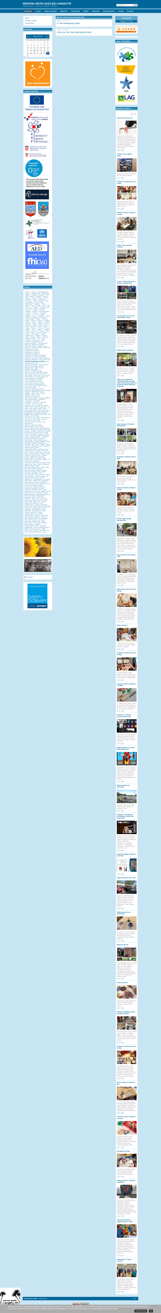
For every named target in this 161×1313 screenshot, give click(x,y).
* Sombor (42, 393)
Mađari (43, 467)
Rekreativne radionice (30, 497)
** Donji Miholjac (29, 302)
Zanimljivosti (43, 525)
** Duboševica (28, 304)
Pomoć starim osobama (31, 483)
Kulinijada (38, 458)
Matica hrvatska (35, 465)
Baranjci (35, 411)
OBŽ (37, 477)
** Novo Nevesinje (29, 319)
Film (31, 434)
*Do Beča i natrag (42, 346)
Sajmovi (40, 500)
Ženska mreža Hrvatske (34, 532)
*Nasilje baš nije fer (39, 367)
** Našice (27, 317)
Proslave (43, 491)
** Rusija (45, 323)
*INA (37, 363)
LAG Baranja (28, 461)
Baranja (27, 410)
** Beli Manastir (45, 293)
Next (135, 114)
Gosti (34, 440)
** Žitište (42, 340)
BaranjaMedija (28, 411)
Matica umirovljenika (30, 467)
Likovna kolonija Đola (30, 462)
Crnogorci (44, 419)
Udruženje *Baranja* (30, 513)
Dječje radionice (29, 423)
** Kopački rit (42, 313)
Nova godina (42, 471)
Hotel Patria (28, 443)
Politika (37, 482)
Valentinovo (37, 517)
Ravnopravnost (41, 495)
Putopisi (33, 492)
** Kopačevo (35, 313)
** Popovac (28, 323)
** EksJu (27, 305)
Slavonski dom (34, 503)
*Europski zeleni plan (45, 359)
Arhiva (27, 18)
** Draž (41, 302)
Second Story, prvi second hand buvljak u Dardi (125, 316)
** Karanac (42, 310)
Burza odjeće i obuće (30, 417)
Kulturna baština (29, 459)
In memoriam (46, 446)
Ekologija (33, 431)
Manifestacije (45, 464)
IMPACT (48, 444)
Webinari (34, 521)
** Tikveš (44, 326)
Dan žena (38, 422)
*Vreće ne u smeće (37, 404)
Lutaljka (39, 464)
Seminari (43, 501)
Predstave (27, 488)
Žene (26, 532)
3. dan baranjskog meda (68, 23)
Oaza (40, 473)
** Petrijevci (46, 320)
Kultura (44, 458)
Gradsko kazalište (40, 441)
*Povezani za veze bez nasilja (33, 385)
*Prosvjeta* (28, 391)
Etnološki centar (29, 432)
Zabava (27, 524)
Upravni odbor (45, 515)
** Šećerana (45, 337)
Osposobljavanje (37, 479)
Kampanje (36, 453)
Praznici (35, 486)
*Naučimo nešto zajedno (31, 369)
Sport (31, 506)
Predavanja (42, 486)
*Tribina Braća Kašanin (31, 398)
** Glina (48, 305)
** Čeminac (44, 335)
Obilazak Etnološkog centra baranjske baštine (126, 1012)
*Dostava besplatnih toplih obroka (41, 347)
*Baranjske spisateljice (31, 343)
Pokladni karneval (29, 482)
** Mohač (47, 316)
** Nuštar (37, 319)
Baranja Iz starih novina (43, 410)
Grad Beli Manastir (42, 440)
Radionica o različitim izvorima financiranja (124, 715)
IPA (34, 450)
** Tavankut (33, 326)
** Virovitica (34, 331)
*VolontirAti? (28, 404)
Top (134, 1298)
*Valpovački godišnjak (44, 398)
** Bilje (26, 296)
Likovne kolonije (41, 462)
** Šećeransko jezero (30, 338)
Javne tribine (39, 452)
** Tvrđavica (47, 328)
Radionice (47, 494)
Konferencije (33, 456)
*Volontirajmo (36, 401)
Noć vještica (35, 473)
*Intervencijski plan (44, 364)
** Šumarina (28, 340)
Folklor (47, 434)
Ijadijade (42, 444)
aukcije (45, 408)
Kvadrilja (44, 459)
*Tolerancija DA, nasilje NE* (32, 396)
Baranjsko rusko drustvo (40, 414)
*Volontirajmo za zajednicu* (32, 402)
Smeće (41, 503)
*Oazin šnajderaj (29, 376)
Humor (37, 444)
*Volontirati (43, 402)
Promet (31, 491)
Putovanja (38, 492)
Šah (40, 530)
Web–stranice (37, 523)
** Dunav (43, 304)
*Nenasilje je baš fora (42, 372)
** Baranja (33, 292)
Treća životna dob (36, 510)
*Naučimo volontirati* (30, 372)
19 (34, 50)
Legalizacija (36, 461)
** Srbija (40, 325)
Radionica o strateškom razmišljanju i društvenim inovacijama (125, 816)
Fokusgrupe (41, 434)
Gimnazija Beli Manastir (31, 438)
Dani (39, 420)
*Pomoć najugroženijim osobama (33, 379)
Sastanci (45, 500)
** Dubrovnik (36, 304)
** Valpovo (39, 329)
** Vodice (47, 331)
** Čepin (27, 337)
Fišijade (35, 434)
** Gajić (43, 305)
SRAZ (35, 506)
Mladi (29, 468)
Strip (26, 507)
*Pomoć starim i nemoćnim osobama (34, 382)
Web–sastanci (28, 523)
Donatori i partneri (31, 21)
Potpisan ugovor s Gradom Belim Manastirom (126, 748)
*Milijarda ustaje (29, 367)
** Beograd (34, 295)
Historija (48, 441)
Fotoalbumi (32, 435)
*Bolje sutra (28, 344)
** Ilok (26, 308)
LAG (49, 459)
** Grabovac (28, 307)
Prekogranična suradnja (37, 488)
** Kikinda (34, 311)
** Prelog (34, 323)
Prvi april (48, 491)
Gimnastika (44, 437)
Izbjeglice (38, 450)
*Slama (33, 393)
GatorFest (27, 437)
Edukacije (27, 431)
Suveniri (44, 507)
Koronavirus (41, 456)
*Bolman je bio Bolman (38, 344)
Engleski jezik (40, 431)
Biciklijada (27, 416)
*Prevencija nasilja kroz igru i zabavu (34, 388)
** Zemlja (42, 334)
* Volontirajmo (28, 401)
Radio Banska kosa (30, 494)
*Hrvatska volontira (30, 363)
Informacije (27, 446)
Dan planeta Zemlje (123, 1151)
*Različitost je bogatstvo (37, 391)
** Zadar (44, 332)
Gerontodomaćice (36, 437)
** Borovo (33, 298)
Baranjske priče (29, 414)
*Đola (31, 407)
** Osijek (27, 320)
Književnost (28, 455)
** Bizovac (38, 296)
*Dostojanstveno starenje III (32, 352)
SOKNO (27, 506)
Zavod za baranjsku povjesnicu (41, 527)
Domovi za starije (29, 428)
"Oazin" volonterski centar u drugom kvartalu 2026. (126, 282)
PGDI (26, 480)
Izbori (42, 450)
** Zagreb (27, 334)
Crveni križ (27, 420)
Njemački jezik (34, 471)
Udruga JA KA (33, 512)
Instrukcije (40, 449)
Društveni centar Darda (31, 429)
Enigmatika (48, 431)
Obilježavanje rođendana (125, 350)
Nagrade (38, 470)
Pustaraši (27, 492)
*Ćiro (42, 405)
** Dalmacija (40, 301)
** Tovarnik (40, 328)
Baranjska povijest (43, 411)
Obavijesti (27, 477)
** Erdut (32, 305)
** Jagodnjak (41, 308)
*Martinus (40, 366)
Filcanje (27, 434)
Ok (151, 1311)
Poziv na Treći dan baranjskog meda (74, 32)
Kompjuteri (44, 455)
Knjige (48, 453)
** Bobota (44, 296)
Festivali (45, 432)
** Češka (32, 337)
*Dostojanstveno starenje (31, 349)
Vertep (39, 518)
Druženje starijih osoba (44, 429)
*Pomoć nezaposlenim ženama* (33, 381)
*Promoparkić (47, 390)
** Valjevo (32, 329)
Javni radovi (47, 452)
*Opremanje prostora (30, 378)
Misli (26, 468)
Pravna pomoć (28, 486)
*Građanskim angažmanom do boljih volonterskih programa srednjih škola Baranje (37, 361)
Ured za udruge (29, 517)
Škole (44, 530)
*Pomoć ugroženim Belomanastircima (35, 384)
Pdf (44, 479)
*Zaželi (38, 405)
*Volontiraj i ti (41, 399)
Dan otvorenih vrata (30, 422)
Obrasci (33, 477)
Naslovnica (43, 1298)
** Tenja (39, 326)
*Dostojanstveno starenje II (32, 350)
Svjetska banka (36, 509)
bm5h (32, 416)
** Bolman (27, 298)
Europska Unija (38, 432)
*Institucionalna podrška (31, 364)
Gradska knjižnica (29, 441)
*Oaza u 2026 (45, 375)
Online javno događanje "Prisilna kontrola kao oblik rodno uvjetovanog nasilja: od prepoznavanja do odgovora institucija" (126, 383)
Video (26, 519)
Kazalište (42, 453)
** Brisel (35, 299)
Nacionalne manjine (30, 470)
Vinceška (42, 519)
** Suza (27, 326)
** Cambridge (41, 299)
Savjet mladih (28, 501)
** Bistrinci (31, 296)
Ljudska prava (28, 464)
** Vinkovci (27, 331)
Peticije (48, 479)
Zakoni (37, 525)
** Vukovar (38, 332)
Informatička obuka (36, 446)
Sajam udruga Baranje (31, 500)
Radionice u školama (30, 495)
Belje (49, 414)
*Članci (46, 405)
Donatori (37, 428)
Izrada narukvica (122, 982)
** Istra (30, 308)
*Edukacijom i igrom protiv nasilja (33, 358)
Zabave (32, 524)
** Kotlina (27, 314)
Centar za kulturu (45, 417)
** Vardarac (46, 329)
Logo (34, 464)
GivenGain (41, 438)
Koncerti (27, 456)
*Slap (37, 393)
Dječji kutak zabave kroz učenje (33, 425)
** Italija (35, 308)
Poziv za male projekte (37, 485)
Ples (39, 480)
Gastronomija (45, 435)
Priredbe (34, 489)
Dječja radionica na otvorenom (123, 786)
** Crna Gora (28, 301)
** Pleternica (40, 322)
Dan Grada (34, 420)
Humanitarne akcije (30, 444)
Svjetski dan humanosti (124, 118)
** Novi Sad (43, 317)
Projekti (27, 491)
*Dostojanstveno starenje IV (32, 353)
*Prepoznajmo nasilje (30, 387)
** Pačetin (32, 320)
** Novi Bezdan (34, 317)
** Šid (38, 338)
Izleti (46, 450)
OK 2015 (41, 477)
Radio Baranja (40, 494)
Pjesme (30, 480)
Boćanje (37, 416)
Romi (42, 497)
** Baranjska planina (42, 292)
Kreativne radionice (30, 458)
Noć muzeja (28, 473)
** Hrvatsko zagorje (44, 307)
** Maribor (41, 314)
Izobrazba (32, 452)
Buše (38, 417)
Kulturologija (37, 459)
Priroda (40, 489)
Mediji (47, 467)
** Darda (46, 301)
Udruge (40, 512)
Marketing (27, 465)
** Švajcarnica (35, 340)
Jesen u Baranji (29, 453)
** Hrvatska (35, 307)
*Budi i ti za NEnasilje (30, 346)
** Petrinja (27, 322)
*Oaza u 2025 (37, 375)
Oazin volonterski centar (41, 476)
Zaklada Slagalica (29, 525)
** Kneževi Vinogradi (43, 311)
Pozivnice (27, 485)
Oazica (48, 474)
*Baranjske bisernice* (37, 341)
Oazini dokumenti (29, 476)
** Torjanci (33, 328)
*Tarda (38, 395)
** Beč (47, 295)
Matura (38, 467)
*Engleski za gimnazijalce (31, 359)
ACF (48, 407)
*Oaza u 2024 (28, 375)
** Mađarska (28, 316)
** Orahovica (44, 319)
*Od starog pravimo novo (41, 376)
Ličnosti (49, 462)
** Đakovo (38, 337)
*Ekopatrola (46, 358)
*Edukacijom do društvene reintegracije (35, 355)
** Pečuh (33, 322)
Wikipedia (44, 523)
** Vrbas (32, 332)
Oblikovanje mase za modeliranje (124, 913)
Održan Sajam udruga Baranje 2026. (124, 519)
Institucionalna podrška (31, 449)
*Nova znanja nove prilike (31, 373)
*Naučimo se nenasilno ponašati (33, 370)
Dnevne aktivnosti (29, 426)
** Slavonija (28, 325)
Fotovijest (38, 435)
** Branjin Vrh (28, 299)
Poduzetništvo (45, 480)
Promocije (37, 491)
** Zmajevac (37, 335)
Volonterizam (28, 521)
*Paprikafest (40, 378)
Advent (26, 408)
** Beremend (41, 295)
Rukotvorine (28, 498)
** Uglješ (27, 329)
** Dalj (34, 301)
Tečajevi (43, 509)
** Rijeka (39, 323)
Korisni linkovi (29, 23)
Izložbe (26, 452)
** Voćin (27, 332)
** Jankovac (28, 310)
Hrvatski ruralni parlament (38, 443)
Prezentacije (28, 489)
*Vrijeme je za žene (30, 405)
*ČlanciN (27, 407)
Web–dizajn (41, 521)
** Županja (27, 341)
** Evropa (37, 305)
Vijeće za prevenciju (34, 519)
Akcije (31, 408)
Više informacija (141, 1311)
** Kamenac (35, 310)
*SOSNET (27, 395)
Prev (131, 114)
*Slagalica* (27, 393)
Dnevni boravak (39, 426)
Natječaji (44, 470)
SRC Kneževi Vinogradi (44, 506)
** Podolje (47, 322)
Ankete (40, 408)
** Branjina (46, 298)
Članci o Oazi (28, 530)
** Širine (43, 338)
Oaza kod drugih (29, 474)
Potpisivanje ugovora (44, 483)
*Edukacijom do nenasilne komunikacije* (35, 356)
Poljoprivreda (43, 482)
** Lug (32, 314)
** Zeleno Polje (35, 334)
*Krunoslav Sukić (32, 366)
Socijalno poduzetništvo (40, 504)
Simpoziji (27, 503)
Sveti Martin (28, 509)
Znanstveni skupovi (35, 529)
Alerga (35, 408)
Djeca (43, 422)
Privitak (44, 489)
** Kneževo (28, 313)
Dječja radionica (122, 625)
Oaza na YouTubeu (40, 474)
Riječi (38, 497)
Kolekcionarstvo (36, 455)
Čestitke (43, 529)
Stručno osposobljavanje (34, 507)
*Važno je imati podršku (31, 399)
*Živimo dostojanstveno (40, 407)
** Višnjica (41, 331)
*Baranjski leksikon (43, 343)
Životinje (44, 532)
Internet (46, 449)
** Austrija (27, 292)
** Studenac (46, 325)
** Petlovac (39, 320)
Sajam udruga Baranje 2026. (126, 878)
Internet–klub (28, 450)
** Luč (36, 314)
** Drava (36, 302)
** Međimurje (40, 316)
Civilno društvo (37, 419)
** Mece (34, 316)
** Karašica (28, 311)
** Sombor (34, 325)
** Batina (27, 293)
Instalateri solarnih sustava (32, 447)
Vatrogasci (44, 517)
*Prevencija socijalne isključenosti (34, 390)
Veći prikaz (45, 518)
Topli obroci (28, 510)
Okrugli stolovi (28, 479)
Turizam (27, 512)
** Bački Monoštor (35, 293)
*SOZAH (33, 395)
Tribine (44, 510)
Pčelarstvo (45, 492)
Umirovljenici (40, 513)
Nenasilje (27, 471)
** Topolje (27, 328)
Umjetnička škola (29, 515)
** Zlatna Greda (29, 335)
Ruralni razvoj (35, 498)
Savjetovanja (36, 501)
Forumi (26, 435)
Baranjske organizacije (41, 413)
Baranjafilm (33, 410)
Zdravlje (27, 529)
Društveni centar (44, 428)
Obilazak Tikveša (122, 945)
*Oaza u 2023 (43, 373)
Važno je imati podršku (31, 518)
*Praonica (44, 385)
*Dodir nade (28, 347)
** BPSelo (39, 298)
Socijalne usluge (29, 504)
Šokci (48, 530)
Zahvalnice (38, 524)
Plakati (35, 480)
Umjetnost (37, 515)
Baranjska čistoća (29, 413)
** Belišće (27, 295)
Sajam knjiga (43, 498)
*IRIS (26, 366)
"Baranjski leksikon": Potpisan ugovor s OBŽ (124, 1220)
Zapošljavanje (28, 527)
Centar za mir (28, 419)
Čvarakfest (35, 530)
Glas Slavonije (28, 440)
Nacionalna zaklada (36, 468)
